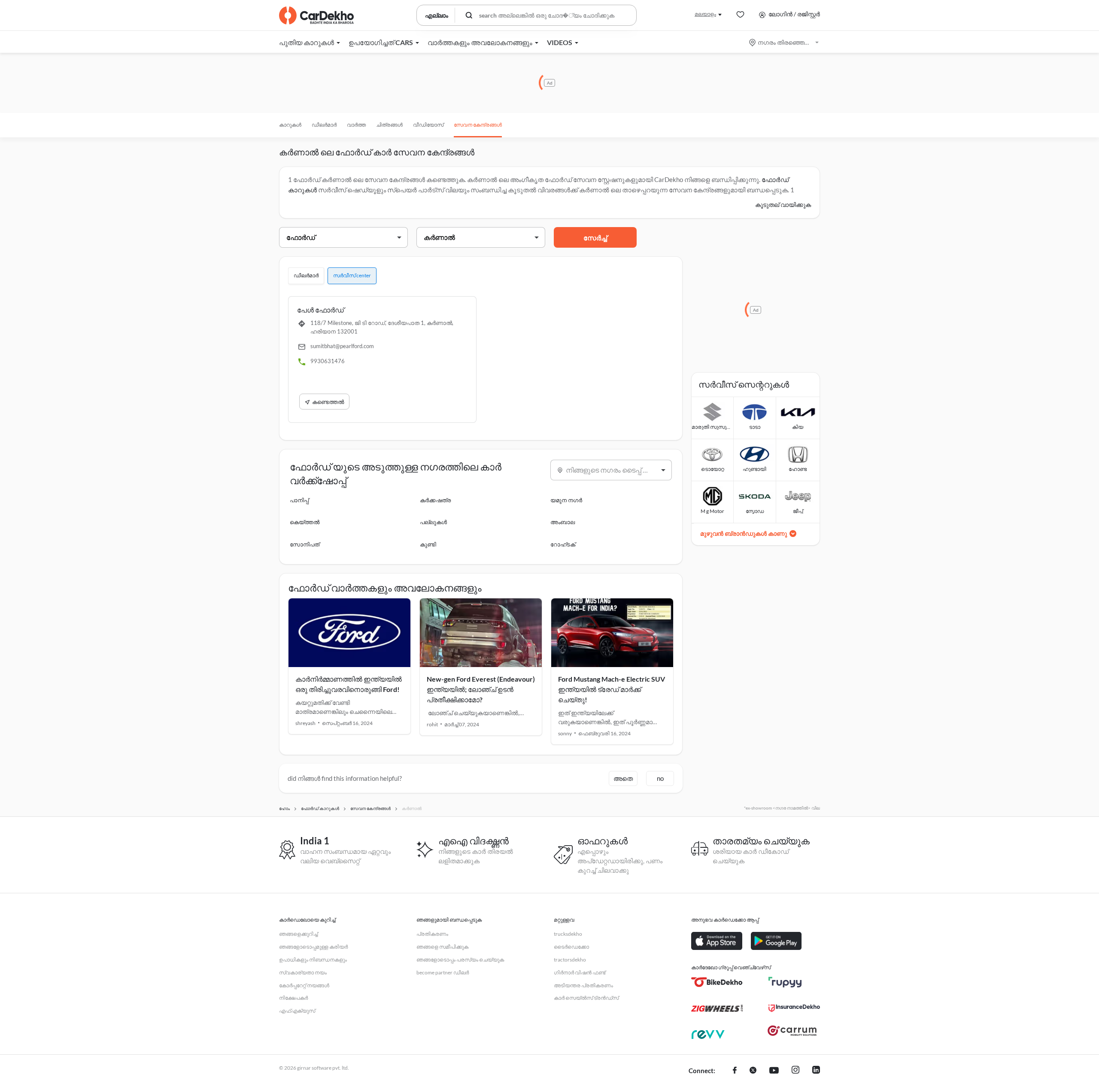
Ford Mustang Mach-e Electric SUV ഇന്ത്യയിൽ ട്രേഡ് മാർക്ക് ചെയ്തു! (611, 689)
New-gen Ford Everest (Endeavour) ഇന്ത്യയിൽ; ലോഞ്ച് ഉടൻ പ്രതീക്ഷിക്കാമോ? (481, 689)
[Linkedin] (816, 1071)
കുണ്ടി (428, 544)
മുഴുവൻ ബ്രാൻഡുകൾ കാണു (743, 533)
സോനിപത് (304, 544)
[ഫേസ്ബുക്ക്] (735, 1071)
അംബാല (562, 522)
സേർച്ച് (595, 238)
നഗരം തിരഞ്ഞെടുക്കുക (784, 42)
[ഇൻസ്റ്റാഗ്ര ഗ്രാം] (795, 1071)
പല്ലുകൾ (433, 522)
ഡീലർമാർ (324, 124)
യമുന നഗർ (566, 500)
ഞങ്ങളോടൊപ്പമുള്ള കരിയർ (313, 946)
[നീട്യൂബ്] (774, 1071)
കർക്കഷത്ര (435, 500)
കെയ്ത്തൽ (304, 522)
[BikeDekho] (717, 982)
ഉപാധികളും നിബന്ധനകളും (313, 959)
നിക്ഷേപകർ (293, 998)
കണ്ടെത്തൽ (328, 401)
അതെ (623, 778)
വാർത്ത (356, 124)
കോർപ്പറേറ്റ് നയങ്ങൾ (304, 985)
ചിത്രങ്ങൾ (389, 124)
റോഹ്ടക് (562, 544)
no (660, 778)
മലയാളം (705, 14)
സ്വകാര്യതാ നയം (303, 972)
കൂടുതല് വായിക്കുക (783, 204)
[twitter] (753, 1071)
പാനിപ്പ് (299, 500)
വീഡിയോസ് (428, 124)
